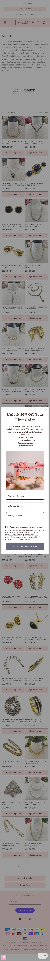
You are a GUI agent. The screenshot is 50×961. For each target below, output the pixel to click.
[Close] (46, 410)
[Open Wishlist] (3, 957)
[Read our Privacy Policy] (43, 530)
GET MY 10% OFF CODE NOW (25, 546)
